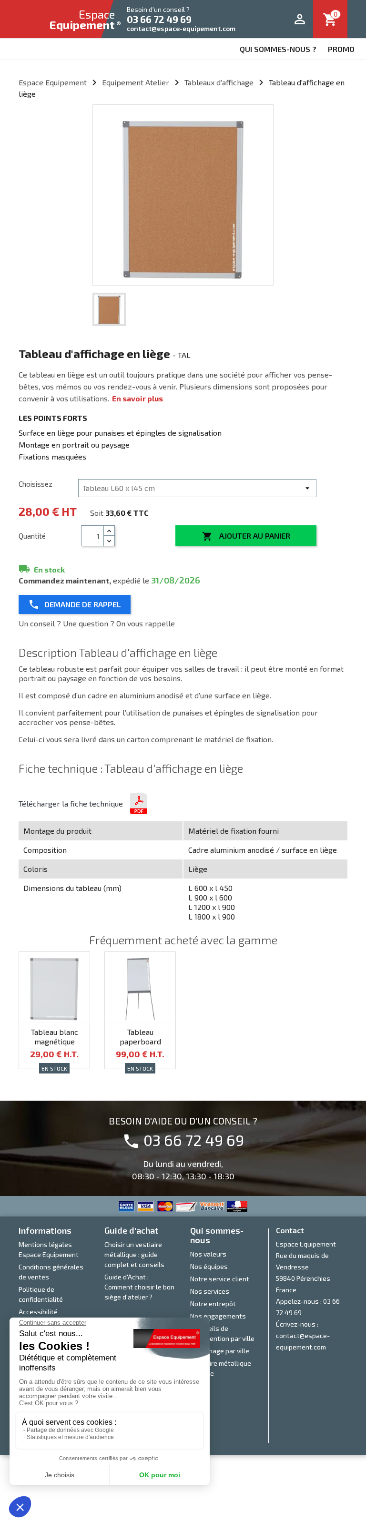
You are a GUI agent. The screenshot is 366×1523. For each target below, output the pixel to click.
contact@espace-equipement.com (181, 28)
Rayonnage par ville (219, 1351)
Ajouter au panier (246, 536)
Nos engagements (218, 1316)
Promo (341, 48)
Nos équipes (209, 1266)
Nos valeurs (208, 1254)
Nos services (209, 1291)
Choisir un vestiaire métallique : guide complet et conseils (134, 1254)
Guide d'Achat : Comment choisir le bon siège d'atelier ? (139, 1287)
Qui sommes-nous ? (278, 48)
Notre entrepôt (213, 1303)
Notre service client (219, 1279)
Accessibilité (38, 1312)
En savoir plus (137, 398)
